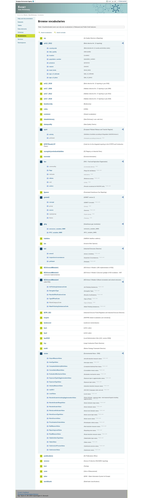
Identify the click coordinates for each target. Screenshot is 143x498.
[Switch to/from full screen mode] (115, 1)
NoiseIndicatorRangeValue (57, 402)
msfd (46, 348)
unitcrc (51, 186)
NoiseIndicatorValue (55, 406)
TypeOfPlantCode (54, 298)
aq (45, 38)
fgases (46, 192)
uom (45, 471)
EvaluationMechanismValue (57, 374)
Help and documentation (25, 18)
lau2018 (47, 338)
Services (20, 39)
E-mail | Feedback (23, 492)
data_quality (53, 52)
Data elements (22, 29)
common (47, 114)
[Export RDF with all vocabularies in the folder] (123, 43)
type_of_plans (53, 77)
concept (51, 202)
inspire (46, 318)
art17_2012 (48, 94)
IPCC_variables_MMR (55, 232)
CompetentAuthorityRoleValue (58, 366)
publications (48, 456)
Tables (20, 25)
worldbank (48, 481)
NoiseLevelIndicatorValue (56, 410)
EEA (25, 1)
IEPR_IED (47, 312)
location (51, 55)
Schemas (20, 32)
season (51, 66)
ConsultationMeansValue (56, 370)
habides (47, 238)
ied (45, 249)
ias (45, 243)
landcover (47, 323)
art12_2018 (48, 83)
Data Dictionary (32, 15)
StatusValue (52, 442)
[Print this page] (113, 1)
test (45, 466)
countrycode (53, 48)
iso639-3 (51, 390)
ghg (45, 224)
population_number (55, 59)
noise (46, 353)
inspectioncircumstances (56, 257)
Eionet (25, 15)
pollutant (52, 261)
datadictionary (49, 119)
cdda (46, 109)
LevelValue (52, 393)
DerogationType (54, 290)
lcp (45, 343)
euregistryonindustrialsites (54, 151)
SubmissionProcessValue (57, 446)
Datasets (20, 22)
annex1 (51, 253)
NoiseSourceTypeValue (56, 414)
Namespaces (22, 42)
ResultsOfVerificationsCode (57, 294)
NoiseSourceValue (54, 418)
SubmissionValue (54, 450)
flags (50, 170)
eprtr (45, 129)
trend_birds (52, 70)
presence (52, 63)
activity (51, 134)
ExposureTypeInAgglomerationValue (60, 378)
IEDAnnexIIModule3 (51, 272)
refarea (51, 178)
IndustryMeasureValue (56, 386)
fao (45, 161)
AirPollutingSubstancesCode (58, 287)
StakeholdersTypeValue (56, 438)
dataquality (48, 124)
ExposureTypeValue (55, 382)
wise (45, 476)
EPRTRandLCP (49, 144)
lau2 (45, 333)
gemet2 (46, 197)
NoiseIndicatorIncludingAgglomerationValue (62, 397)
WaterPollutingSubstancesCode (58, 306)
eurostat (47, 156)
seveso (46, 461)
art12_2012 (48, 43)
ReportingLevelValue (55, 430)
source (51, 210)
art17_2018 (48, 99)
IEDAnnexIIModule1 (51, 267)
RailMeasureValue (54, 426)
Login (109, 1)
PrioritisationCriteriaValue (57, 422)
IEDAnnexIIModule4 (51, 280)
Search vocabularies (46, 32)
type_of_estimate (54, 74)
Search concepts (61, 32)
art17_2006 (48, 88)
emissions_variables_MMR (57, 229)
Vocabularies (22, 36)
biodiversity (48, 104)
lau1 (45, 328)
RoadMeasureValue (55, 434)
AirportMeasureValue (55, 358)
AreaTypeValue (53, 362)
